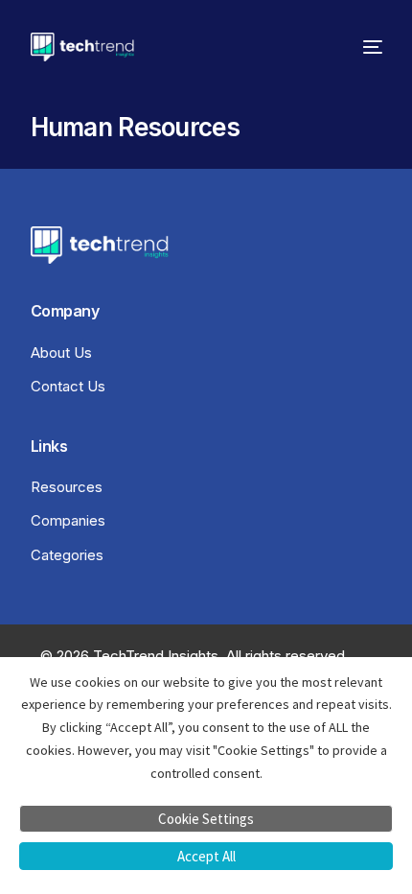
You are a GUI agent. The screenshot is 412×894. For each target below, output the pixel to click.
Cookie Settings (206, 819)
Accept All (206, 856)
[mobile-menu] (368, 47)
